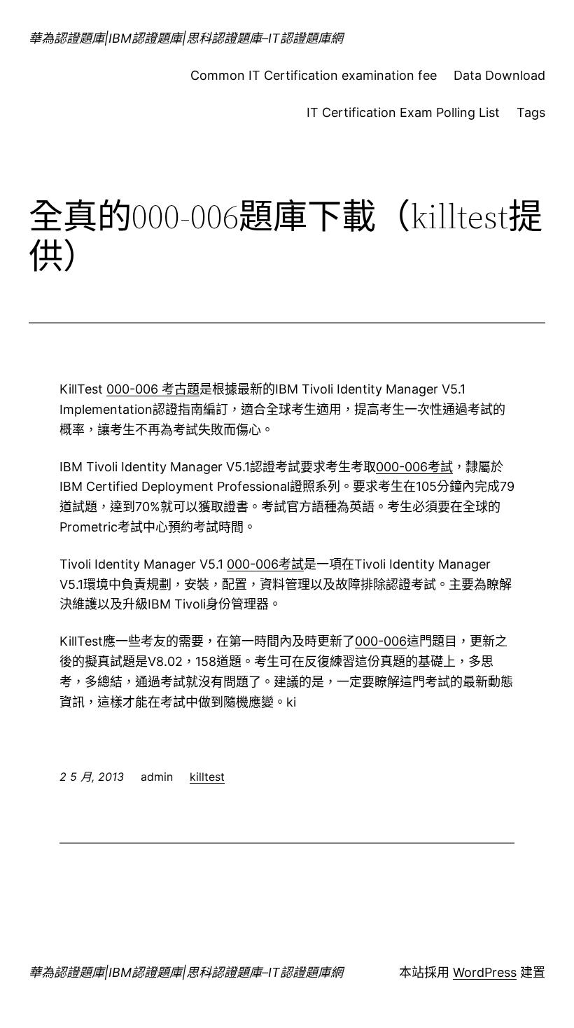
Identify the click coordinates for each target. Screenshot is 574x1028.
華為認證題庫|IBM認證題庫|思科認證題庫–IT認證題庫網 (186, 38)
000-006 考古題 (153, 389)
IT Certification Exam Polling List (403, 112)
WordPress (485, 972)
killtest (207, 777)
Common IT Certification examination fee (313, 75)
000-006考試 (414, 466)
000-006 (381, 641)
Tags (531, 112)
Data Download (499, 75)
